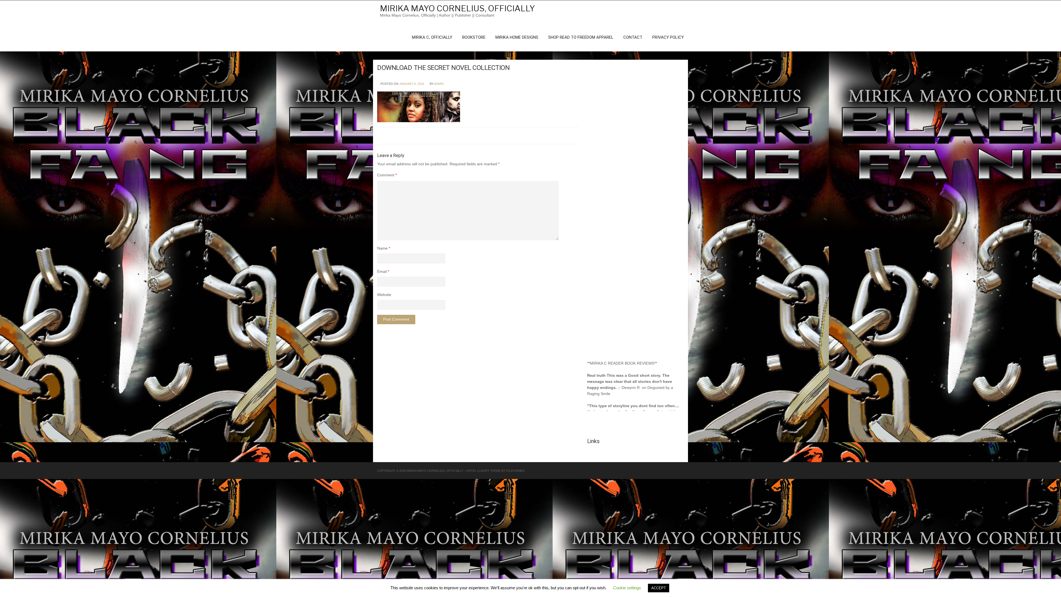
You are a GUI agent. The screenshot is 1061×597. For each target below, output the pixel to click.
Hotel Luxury (477, 470)
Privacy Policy (668, 37)
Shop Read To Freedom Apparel (580, 37)
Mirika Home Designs (516, 37)
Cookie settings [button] (627, 587)
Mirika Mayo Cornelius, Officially (457, 8)
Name (383, 248)
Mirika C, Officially (432, 37)
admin (439, 83)
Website (384, 294)
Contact (632, 37)
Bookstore (473, 37)
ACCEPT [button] (658, 588)
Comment (387, 175)
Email (383, 271)
